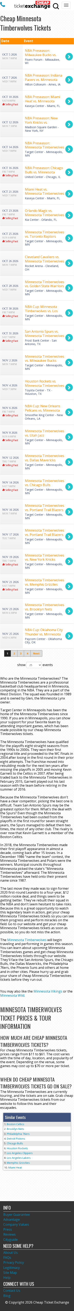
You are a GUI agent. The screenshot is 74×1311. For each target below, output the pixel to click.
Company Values (16, 1224)
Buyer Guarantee (16, 1214)
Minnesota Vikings (48, 991)
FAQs (7, 1257)
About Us (10, 1252)
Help (6, 1277)
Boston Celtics (15, 1124)
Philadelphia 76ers (18, 1134)
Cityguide (10, 1239)
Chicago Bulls (15, 1143)
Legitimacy (11, 1267)
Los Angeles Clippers (20, 1153)
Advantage (11, 1219)
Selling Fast (11, 104)
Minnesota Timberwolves (26, 940)
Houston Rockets (17, 1148)
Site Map (10, 1272)
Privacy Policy (13, 1262)
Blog (6, 1295)
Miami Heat (15, 1167)
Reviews (9, 1234)
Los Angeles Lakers (19, 1158)
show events (35, 665)
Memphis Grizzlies (18, 1163)
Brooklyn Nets (15, 1129)
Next (36, 653)
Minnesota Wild (12, 995)
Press (7, 1229)
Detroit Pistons (16, 1138)
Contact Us (11, 1290)
